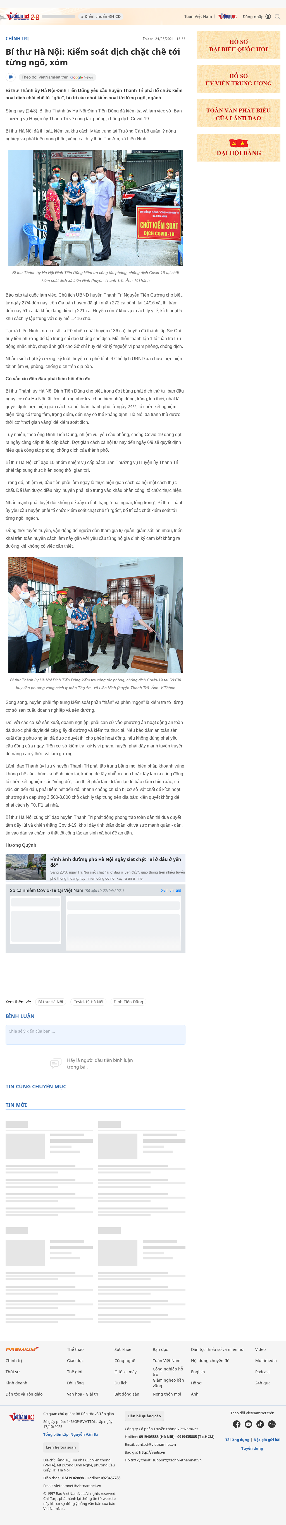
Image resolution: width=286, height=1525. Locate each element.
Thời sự (13, 1371)
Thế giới (74, 1371)
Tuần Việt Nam (198, 16)
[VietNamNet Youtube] (248, 1426)
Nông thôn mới (167, 1394)
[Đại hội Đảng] (238, 160)
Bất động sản (127, 1394)
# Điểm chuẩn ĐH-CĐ (101, 16)
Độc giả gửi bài (267, 1439)
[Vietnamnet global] (227, 18)
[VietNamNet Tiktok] (260, 1426)
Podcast (262, 1371)
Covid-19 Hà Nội (88, 1001)
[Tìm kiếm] (277, 16)
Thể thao (75, 1349)
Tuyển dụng (252, 1448)
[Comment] (11, 77)
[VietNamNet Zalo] (272, 1426)
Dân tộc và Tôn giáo (24, 1394)
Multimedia (266, 1360)
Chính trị (17, 38)
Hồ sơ (196, 1383)
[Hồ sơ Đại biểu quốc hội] (238, 57)
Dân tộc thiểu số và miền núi (218, 1349)
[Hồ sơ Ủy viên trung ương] (238, 91)
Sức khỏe (123, 1349)
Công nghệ (125, 1360)
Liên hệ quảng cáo (144, 1415)
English (198, 1371)
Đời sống (75, 1383)
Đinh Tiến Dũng (128, 1001)
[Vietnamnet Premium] (22, 1351)
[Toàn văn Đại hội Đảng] (238, 125)
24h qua (263, 1383)
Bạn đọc (160, 1349)
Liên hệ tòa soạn (61, 1447)
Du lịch (121, 1383)
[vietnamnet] (22, 18)
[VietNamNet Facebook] (236, 1426)
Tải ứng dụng (237, 1439)
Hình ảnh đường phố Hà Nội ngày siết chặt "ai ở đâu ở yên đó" (115, 862)
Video (260, 1349)
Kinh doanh (16, 1383)
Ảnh (195, 1394)
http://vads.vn (152, 1452)
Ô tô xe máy (126, 1371)
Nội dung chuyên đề (210, 1360)
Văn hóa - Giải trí (82, 1394)
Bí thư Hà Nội (50, 1001)
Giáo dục (75, 1360)
